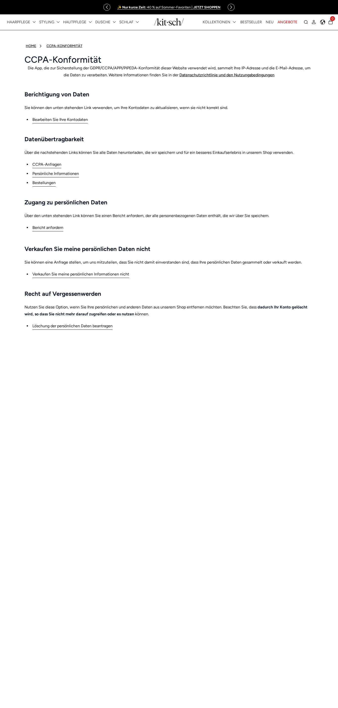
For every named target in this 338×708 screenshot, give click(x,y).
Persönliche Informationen (55, 173)
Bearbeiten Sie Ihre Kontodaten (60, 119)
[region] (169, 7)
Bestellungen (44, 182)
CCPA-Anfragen (46, 164)
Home (31, 46)
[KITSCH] (169, 21)
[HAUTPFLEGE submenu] (90, 22)
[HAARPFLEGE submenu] (34, 22)
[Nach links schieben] (106, 7)
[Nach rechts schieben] (231, 7)
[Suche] (305, 22)
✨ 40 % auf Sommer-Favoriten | (168, 7)
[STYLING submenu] (58, 22)
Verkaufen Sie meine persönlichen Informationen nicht (80, 274)
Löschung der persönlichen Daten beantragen (72, 326)
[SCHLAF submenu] (137, 22)
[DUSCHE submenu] (114, 22)
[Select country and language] (322, 22)
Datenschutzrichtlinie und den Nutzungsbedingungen (226, 75)
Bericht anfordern (47, 227)
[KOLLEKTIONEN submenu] (234, 22)
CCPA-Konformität (64, 46)
